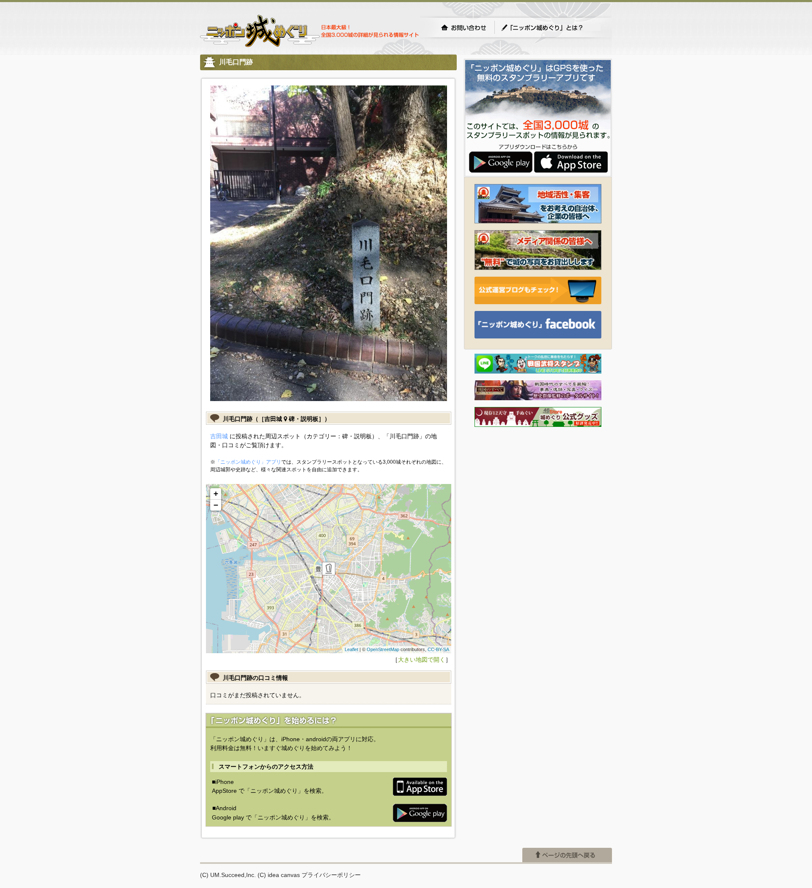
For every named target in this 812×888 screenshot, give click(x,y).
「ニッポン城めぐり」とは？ (551, 27)
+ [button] (216, 493)
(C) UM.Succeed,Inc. (228, 875)
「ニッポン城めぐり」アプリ (248, 462)
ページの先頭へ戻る (567, 855)
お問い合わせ (463, 27)
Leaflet (351, 649)
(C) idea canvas (279, 875)
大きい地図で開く (421, 659)
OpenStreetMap (383, 649)
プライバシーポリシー (331, 875)
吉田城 (219, 436)
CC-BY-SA (438, 649)
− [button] (216, 504)
